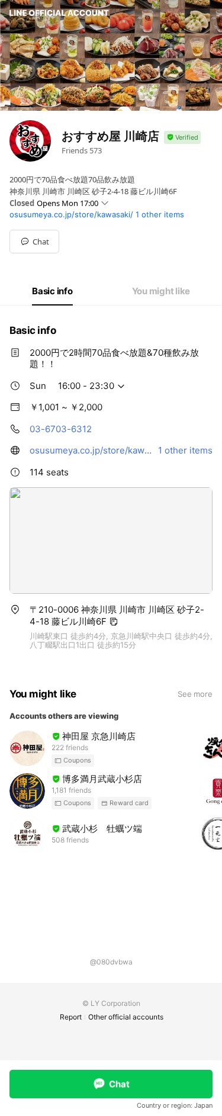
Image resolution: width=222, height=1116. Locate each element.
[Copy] (114, 622)
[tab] (52, 291)
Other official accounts (125, 1016)
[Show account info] (182, 137)
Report (71, 1016)
